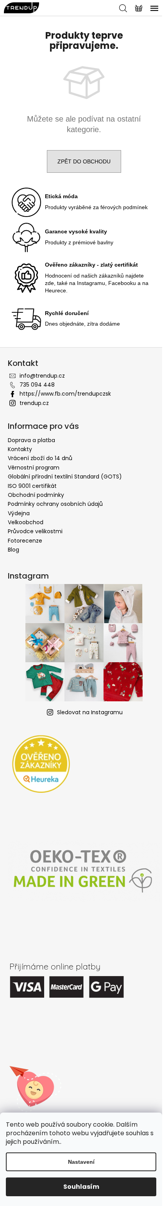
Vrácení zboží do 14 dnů (40, 458)
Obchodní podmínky (36, 495)
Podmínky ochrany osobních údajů (55, 504)
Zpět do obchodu (84, 161)
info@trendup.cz (42, 376)
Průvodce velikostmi (35, 531)
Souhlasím (81, 1186)
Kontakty (20, 449)
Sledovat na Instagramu (90, 712)
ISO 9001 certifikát (32, 486)
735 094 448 (37, 385)
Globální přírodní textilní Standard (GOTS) (65, 476)
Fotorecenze (25, 541)
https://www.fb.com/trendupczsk (65, 394)
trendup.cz (34, 403)
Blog (13, 550)
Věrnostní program (33, 467)
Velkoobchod (25, 522)
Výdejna (19, 513)
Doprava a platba (31, 440)
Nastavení (81, 1162)
